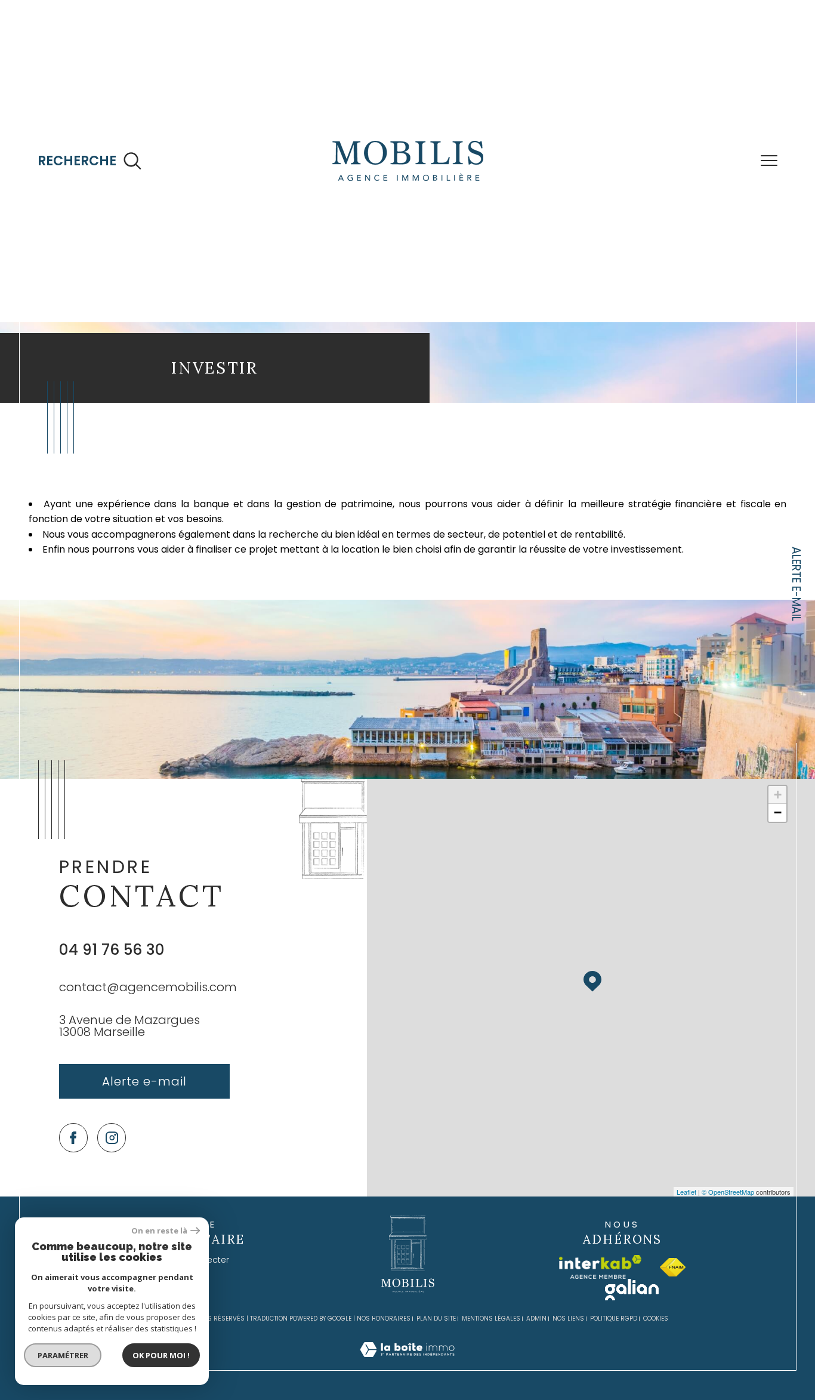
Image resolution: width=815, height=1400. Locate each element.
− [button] (778, 853)
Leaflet (686, 1232)
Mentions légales (491, 1359)
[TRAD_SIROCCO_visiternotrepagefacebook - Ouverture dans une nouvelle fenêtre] (73, 1178)
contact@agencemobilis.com (148, 1027)
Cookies (655, 1359)
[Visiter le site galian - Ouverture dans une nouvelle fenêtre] (632, 1330)
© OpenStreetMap (728, 1232)
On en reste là (159, 1230)
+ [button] (778, 835)
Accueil (45, 338)
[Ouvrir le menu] (769, 161)
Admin (536, 1359)
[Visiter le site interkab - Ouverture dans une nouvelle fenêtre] (600, 1307)
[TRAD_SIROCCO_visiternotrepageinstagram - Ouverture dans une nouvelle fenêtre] (111, 1178)
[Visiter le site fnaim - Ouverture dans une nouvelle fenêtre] (673, 1308)
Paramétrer (63, 1355)
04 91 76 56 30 (112, 990)
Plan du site (436, 1359)
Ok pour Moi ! (161, 1355)
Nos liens (568, 1359)
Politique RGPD (613, 1359)
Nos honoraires (383, 1359)
